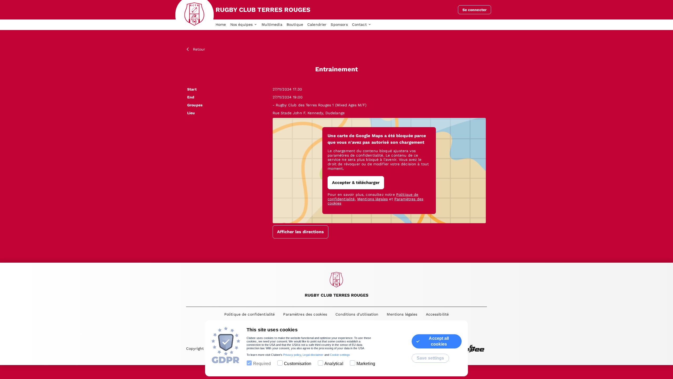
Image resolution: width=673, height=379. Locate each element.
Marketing (365, 363)
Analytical (333, 363)
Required (262, 363)
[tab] (223, 24)
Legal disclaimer (313, 354)
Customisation (297, 363)
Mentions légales (372, 199)
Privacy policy (292, 354)
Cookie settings (340, 354)
